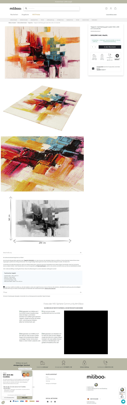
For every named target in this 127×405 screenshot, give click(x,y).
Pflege (5, 292)
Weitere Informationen (50, 288)
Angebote (25, 14)
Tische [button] (42, 19)
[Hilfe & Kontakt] (106, 8)
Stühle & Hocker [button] (24, 19)
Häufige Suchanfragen (51, 383)
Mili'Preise (36, 14)
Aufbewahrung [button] (50, 19)
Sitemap (48, 381)
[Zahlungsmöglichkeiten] (26, 401)
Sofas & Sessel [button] (13, 19)
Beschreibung (7, 252)
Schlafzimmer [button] (60, 19)
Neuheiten (14, 14)
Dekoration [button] (94, 19)
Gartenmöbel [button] (85, 19)
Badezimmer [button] (70, 19)
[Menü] (125, 388)
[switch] (122, 397)
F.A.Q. (47, 377)
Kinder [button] (77, 19)
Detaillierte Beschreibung (96, 31)
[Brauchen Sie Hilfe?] (123, 402)
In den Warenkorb (110, 47)
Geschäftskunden (111, 14)
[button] (30, 321)
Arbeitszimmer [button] (34, 19)
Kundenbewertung (50, 379)
